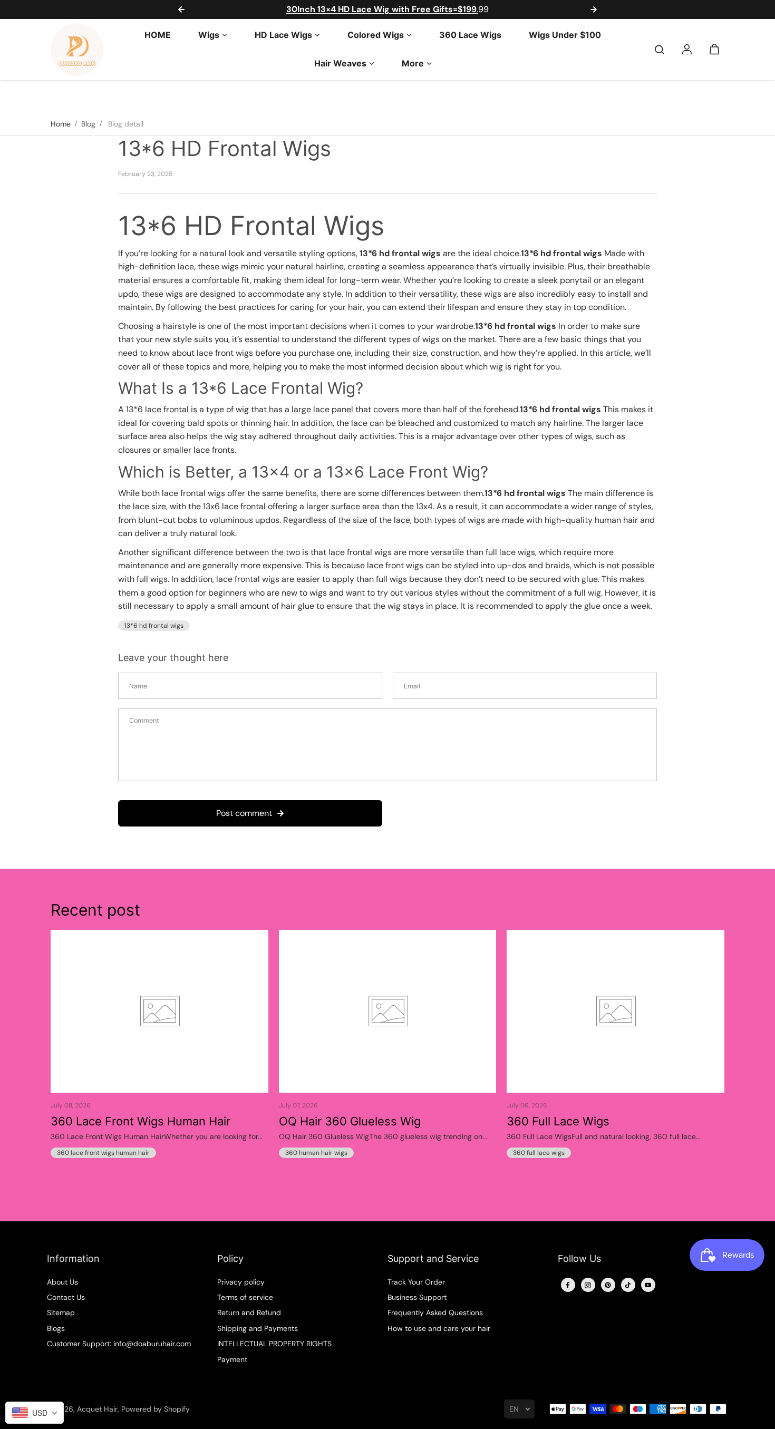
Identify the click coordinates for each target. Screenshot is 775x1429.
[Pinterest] (608, 1285)
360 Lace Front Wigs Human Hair (140, 1121)
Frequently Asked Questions (435, 1312)
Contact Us (66, 1297)
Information (73, 1258)
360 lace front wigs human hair (103, 1153)
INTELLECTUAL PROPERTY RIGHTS (274, 1343)
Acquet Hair (97, 1409)
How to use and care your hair (439, 1328)
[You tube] (648, 1285)
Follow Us (579, 1258)
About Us (62, 1282)
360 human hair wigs (316, 1153)
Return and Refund (249, 1312)
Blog (88, 124)
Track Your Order (416, 1282)
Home (61, 124)
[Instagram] (588, 1285)
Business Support (417, 1297)
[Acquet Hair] (77, 49)
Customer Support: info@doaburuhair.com (119, 1343)
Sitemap (61, 1312)
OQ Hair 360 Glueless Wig (350, 1121)
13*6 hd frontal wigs (153, 625)
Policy (230, 1258)
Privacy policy (241, 1282)
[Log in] (687, 50)
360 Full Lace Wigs (558, 1121)
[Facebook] (568, 1285)
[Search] (660, 50)
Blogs (56, 1328)
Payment (232, 1359)
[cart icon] (714, 50)
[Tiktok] (628, 1285)
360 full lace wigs (539, 1153)
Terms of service (245, 1297)
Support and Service (433, 1258)
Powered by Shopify (155, 1409)
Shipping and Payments (257, 1328)
